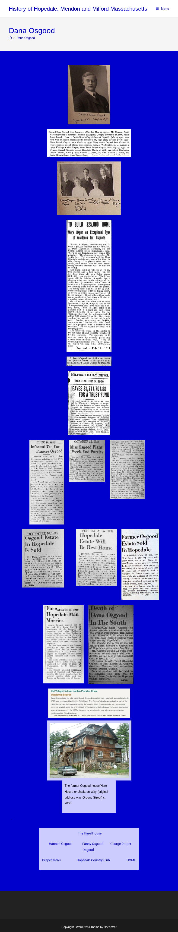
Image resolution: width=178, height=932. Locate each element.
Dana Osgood (25, 38)
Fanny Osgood (92, 844)
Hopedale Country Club (93, 860)
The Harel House (90, 833)
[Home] (10, 38)
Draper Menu (51, 860)
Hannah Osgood (61, 844)
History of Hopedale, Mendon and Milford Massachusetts (78, 9)
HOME (131, 860)
